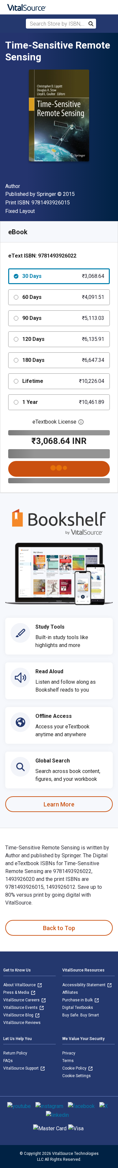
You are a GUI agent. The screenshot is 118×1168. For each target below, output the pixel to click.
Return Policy (15, 1053)
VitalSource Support (21, 1068)
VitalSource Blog (18, 1015)
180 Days (63, 360)
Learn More (59, 804)
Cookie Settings (76, 1076)
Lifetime (63, 381)
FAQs (8, 1060)
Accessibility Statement (84, 985)
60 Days (63, 297)
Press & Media (16, 992)
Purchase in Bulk (78, 1000)
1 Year (63, 402)
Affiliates (70, 992)
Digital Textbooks (77, 1007)
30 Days (63, 276)
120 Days (63, 339)
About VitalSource (20, 985)
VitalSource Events (21, 1007)
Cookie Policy (75, 1068)
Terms (68, 1060)
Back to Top (59, 928)
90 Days (63, 318)
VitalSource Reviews (22, 1022)
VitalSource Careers (22, 1000)
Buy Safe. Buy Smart (80, 1015)
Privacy (68, 1053)
